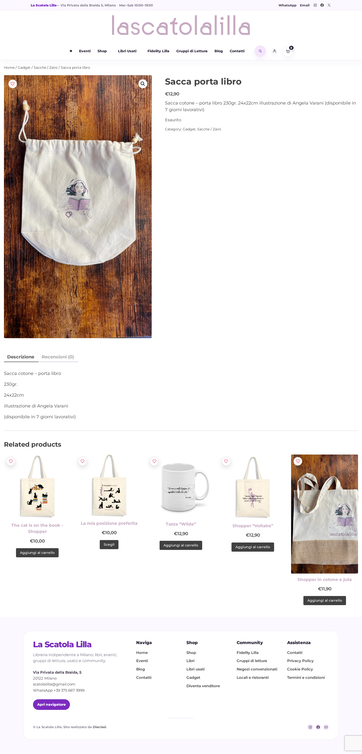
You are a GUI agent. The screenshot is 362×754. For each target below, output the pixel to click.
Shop (102, 51)
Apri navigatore (51, 704)
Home (9, 67)
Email (305, 5)
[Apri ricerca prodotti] (260, 51)
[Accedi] (274, 51)
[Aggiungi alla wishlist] (12, 84)
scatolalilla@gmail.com (54, 684)
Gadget (24, 67)
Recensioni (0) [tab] (58, 356)
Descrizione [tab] (20, 356)
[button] (142, 83)
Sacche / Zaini (46, 67)
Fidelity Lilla (158, 51)
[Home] (71, 51)
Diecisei (99, 727)
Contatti (237, 51)
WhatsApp (287, 5)
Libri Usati (127, 51)
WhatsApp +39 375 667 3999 (58, 690)
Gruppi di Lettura (192, 51)
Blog (218, 51)
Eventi (85, 51)
